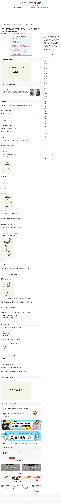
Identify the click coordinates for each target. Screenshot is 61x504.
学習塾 (23, 443)
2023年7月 (45, 121)
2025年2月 (45, 89)
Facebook (19, 460)
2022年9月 (45, 138)
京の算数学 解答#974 (15, 53)
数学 (30, 443)
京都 (11, 443)
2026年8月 (45, 59)
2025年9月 (45, 78)
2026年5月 (45, 64)
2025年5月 (45, 84)
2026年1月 (45, 71)
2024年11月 (46, 94)
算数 (37, 443)
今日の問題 (15, 443)
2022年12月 (46, 133)
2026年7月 (45, 61)
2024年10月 (46, 96)
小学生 (26, 443)
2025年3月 (45, 88)
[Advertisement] (30, 16)
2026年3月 (45, 68)
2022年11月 (46, 135)
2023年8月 (45, 120)
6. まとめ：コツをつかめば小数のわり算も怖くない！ (21, 51)
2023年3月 (45, 128)
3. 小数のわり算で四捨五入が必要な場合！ (20, 45)
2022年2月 (45, 150)
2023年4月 (45, 126)
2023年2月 (45, 130)
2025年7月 (45, 81)
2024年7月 (45, 101)
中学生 (7, 443)
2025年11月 (46, 74)
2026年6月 (45, 63)
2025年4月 (45, 86)
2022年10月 (46, 136)
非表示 (24, 36)
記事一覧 (18, 457)
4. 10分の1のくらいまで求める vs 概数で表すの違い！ (22, 46)
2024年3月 (45, 108)
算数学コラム (13, 41)
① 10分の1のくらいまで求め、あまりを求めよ (21, 47)
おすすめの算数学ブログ (15, 54)
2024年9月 (45, 98)
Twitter (16, 460)
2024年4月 (45, 106)
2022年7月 (45, 141)
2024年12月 (46, 93)
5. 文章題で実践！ (16, 50)
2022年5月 (45, 145)
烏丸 (33, 443)
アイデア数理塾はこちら (15, 40)
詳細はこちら (12, 457)
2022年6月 (45, 143)
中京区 (3, 443)
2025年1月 (45, 91)
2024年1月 (45, 111)
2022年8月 (45, 140)
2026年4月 (45, 66)
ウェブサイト (11, 460)
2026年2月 (45, 69)
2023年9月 (45, 118)
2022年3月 (45, 148)
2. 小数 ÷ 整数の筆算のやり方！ (18, 43)
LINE (23, 460)
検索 (44, 28)
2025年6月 (45, 83)
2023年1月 (45, 131)
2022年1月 (45, 151)
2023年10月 (46, 116)
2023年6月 (45, 123)
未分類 (45, 158)
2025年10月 (46, 76)
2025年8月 (45, 79)
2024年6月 (45, 103)
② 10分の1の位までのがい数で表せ (20, 49)
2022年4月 (45, 146)
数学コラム (23, 33)
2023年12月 (46, 113)
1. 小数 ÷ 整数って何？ (16, 42)
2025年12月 (46, 73)
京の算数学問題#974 (15, 38)
